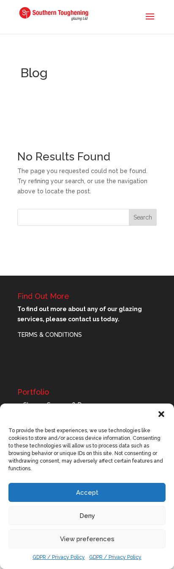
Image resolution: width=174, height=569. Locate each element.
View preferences (87, 539)
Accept (87, 492)
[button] (161, 414)
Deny (87, 516)
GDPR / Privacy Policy (59, 557)
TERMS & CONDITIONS (49, 334)
